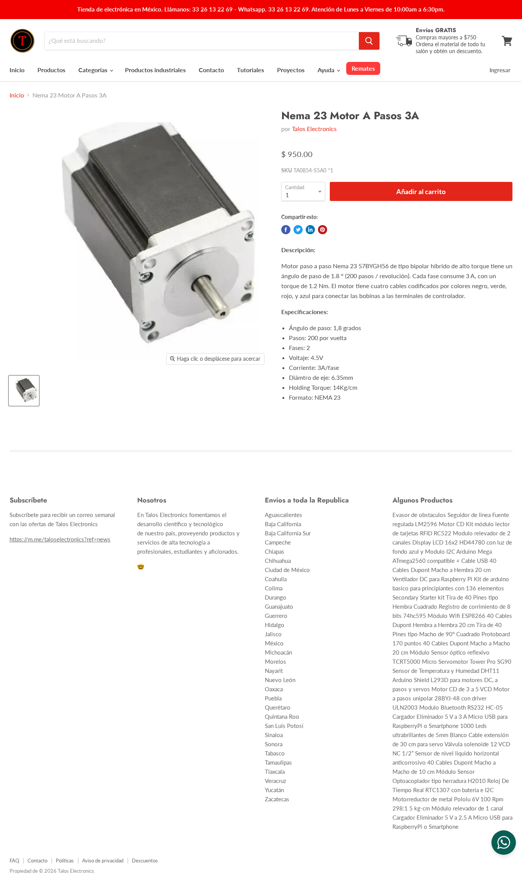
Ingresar (500, 69)
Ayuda (327, 69)
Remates (363, 68)
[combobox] (202, 41)
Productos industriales (155, 69)
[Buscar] (369, 41)
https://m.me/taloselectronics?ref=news (60, 539)
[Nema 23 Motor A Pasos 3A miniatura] (24, 391)
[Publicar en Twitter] (298, 229)
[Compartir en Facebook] (285, 229)
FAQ (14, 860)
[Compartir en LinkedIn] (310, 229)
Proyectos (291, 69)
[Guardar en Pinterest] (322, 229)
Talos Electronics (314, 128)
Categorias (93, 69)
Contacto (211, 69)
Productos (51, 69)
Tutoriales (250, 69)
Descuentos (145, 860)
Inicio (17, 69)
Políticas (65, 860)
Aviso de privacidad (102, 860)
